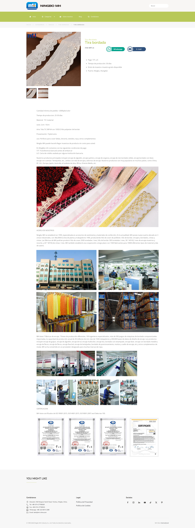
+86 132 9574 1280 (43, 510)
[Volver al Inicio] (44, 6)
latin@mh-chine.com (40, 512)
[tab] (31, 93)
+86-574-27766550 (38, 505)
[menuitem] (32, 17)
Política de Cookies (83, 505)
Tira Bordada (91, 40)
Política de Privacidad (84, 502)
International (165, 523)
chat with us (89, 48)
